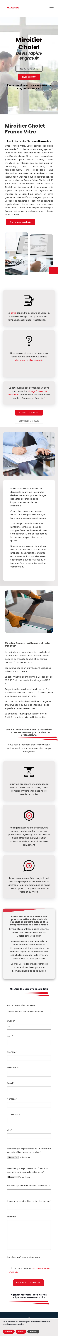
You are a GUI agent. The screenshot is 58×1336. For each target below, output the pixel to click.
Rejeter (20, 1332)
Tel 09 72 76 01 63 (29, 68)
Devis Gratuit (29, 77)
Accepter (8, 1332)
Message (11, 1216)
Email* (10, 1083)
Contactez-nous (29, 412)
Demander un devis (20, 222)
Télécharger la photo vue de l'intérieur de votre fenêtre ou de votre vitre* (29, 1150)
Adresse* (12, 1098)
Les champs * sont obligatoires (23, 1257)
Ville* (9, 1130)
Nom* (10, 1036)
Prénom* (12, 1052)
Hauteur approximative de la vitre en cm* (29, 1185)
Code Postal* (14, 1114)
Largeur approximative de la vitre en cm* (29, 1201)
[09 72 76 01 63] (53, 270)
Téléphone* (13, 1067)
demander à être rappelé (28, 360)
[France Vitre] (14, 8)
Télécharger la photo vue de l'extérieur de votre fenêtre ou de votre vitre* (27, 1170)
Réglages (33, 1332)
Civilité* (11, 1020)
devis (13, 313)
